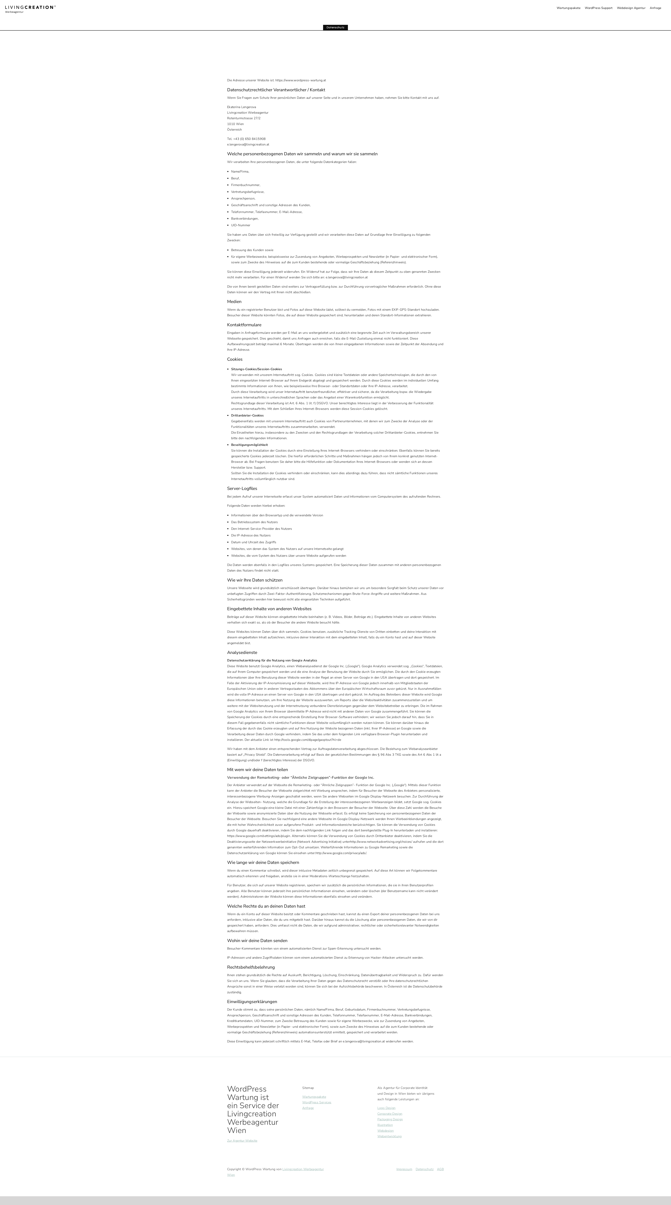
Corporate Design (389, 1114)
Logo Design (386, 1108)
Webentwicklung (389, 1136)
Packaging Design (390, 1119)
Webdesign (385, 1131)
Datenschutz (425, 1169)
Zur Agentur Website (242, 1141)
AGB (440, 1169)
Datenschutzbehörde (427, 986)
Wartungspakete (314, 1097)
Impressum (404, 1169)
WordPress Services (316, 1102)
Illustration (385, 1125)
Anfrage (308, 1108)
